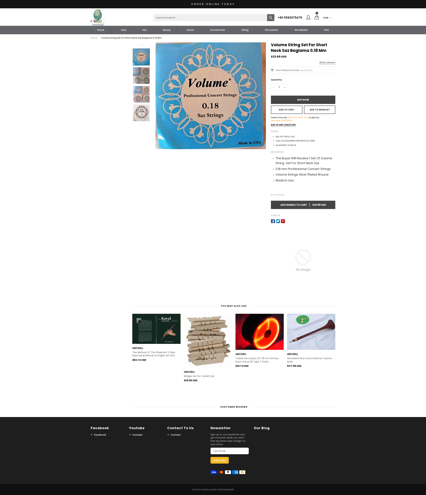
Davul (190, 30)
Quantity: (276, 79)
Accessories (217, 30)
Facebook (100, 434)
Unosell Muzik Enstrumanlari (217, 489)
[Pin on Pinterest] (283, 221)
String (244, 30)
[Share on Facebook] (273, 221)
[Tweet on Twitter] (278, 221)
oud (123, 30)
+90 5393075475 (290, 18)
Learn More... (307, 70)
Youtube (137, 434)
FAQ (326, 30)
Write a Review (327, 62)
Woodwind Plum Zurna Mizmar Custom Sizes (258, 360)
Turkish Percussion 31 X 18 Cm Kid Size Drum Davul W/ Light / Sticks (205, 360)
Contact (176, 434)
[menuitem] (101, 30)
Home (100, 30)
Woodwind (301, 30)
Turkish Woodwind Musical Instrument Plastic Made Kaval (309, 388)
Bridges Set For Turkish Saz (147, 376)
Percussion (271, 30)
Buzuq (166, 30)
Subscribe (219, 460)
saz (144, 30)
